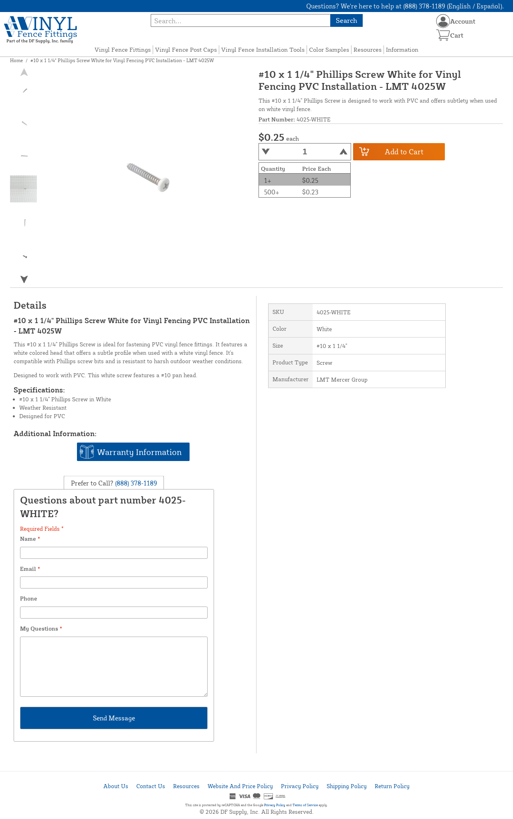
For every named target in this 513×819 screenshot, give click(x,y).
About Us (115, 786)
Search (346, 20)
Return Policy (392, 786)
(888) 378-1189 (135, 483)
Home (16, 60)
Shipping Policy (347, 786)
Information (402, 49)
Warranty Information (139, 452)
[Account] (443, 21)
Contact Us (150, 786)
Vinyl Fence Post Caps (186, 49)
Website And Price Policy (240, 786)
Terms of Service (305, 805)
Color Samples (329, 49)
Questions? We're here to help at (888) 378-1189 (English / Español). (405, 6)
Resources (367, 49)
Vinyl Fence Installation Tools (263, 49)
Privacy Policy (300, 786)
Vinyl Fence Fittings (123, 49)
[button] (24, 279)
